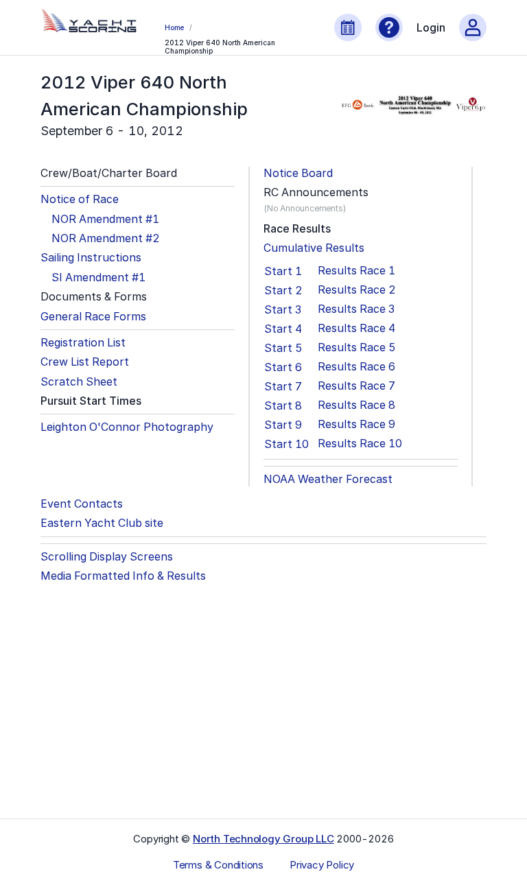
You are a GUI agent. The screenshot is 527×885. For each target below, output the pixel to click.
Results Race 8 (356, 405)
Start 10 (286, 444)
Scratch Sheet (78, 381)
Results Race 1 (356, 270)
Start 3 (282, 309)
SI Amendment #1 (98, 277)
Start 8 (283, 405)
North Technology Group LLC (263, 838)
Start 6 (283, 367)
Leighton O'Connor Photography (126, 427)
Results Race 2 (357, 289)
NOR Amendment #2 (105, 238)
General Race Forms (93, 316)
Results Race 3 (356, 309)
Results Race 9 (356, 424)
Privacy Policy (322, 865)
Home (174, 27)
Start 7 (283, 386)
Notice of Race (79, 199)
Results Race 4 (356, 328)
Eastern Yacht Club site (101, 523)
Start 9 (283, 425)
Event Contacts (81, 503)
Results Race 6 (356, 366)
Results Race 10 (360, 443)
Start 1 (283, 271)
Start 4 (283, 328)
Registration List (83, 342)
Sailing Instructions (90, 257)
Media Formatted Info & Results (123, 575)
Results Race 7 (356, 385)
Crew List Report (84, 361)
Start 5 (283, 348)
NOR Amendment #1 (105, 219)
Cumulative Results (314, 248)
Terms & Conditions (218, 865)
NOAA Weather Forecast (328, 479)
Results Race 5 (357, 347)
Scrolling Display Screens (106, 556)
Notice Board (298, 173)
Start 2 (283, 290)
